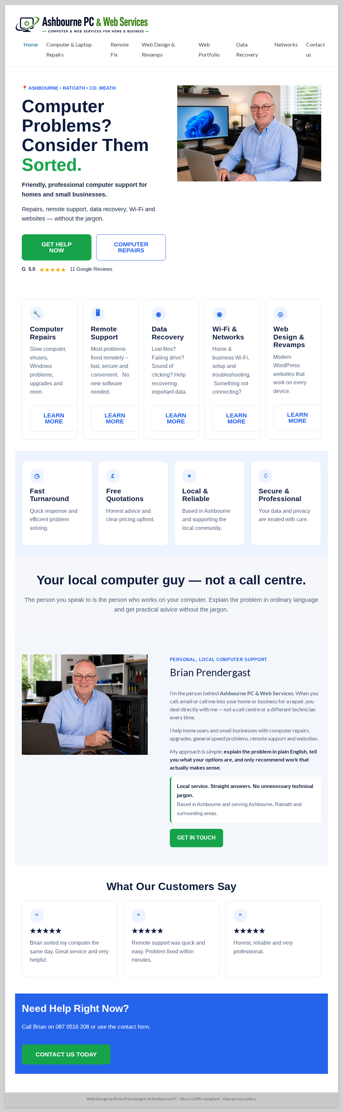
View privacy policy (239, 1098)
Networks (286, 44)
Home (30, 44)
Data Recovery (247, 49)
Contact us (315, 49)
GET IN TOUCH (196, 838)
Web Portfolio (209, 49)
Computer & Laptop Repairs (69, 49)
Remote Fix (120, 49)
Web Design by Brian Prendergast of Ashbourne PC (132, 1098)
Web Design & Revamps (158, 49)
